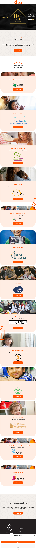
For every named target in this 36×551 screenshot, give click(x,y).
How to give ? (18, 513)
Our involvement (18, 89)
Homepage (21, 527)
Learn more (18, 50)
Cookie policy (17, 549)
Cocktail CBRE (21, 532)
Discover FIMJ (21, 528)
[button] (34, 535)
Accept (18, 542)
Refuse (18, 544)
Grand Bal (20, 531)
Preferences (18, 547)
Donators (20, 529)
